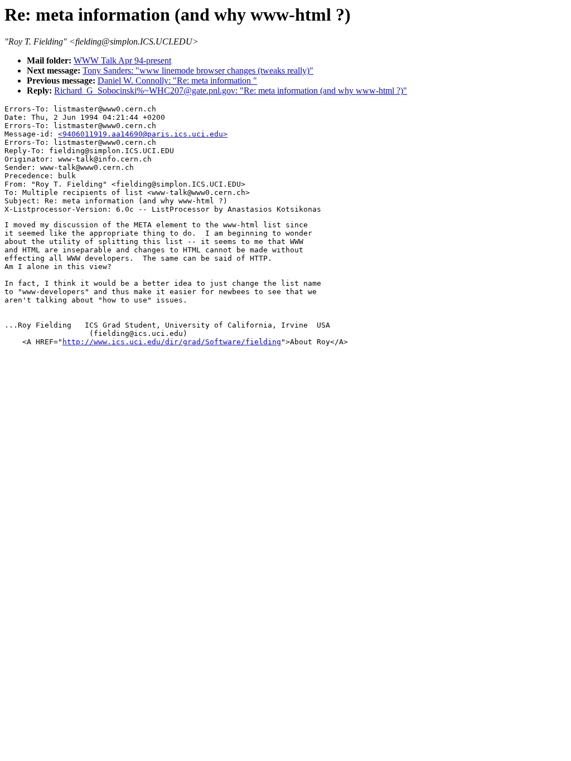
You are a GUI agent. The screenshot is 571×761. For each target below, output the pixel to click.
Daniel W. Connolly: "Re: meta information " (177, 80)
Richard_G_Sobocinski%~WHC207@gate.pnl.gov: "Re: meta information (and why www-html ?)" (230, 90)
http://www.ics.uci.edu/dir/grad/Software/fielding (171, 342)
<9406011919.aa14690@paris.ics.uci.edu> (143, 134)
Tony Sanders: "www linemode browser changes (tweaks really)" (198, 70)
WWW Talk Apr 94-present (122, 60)
